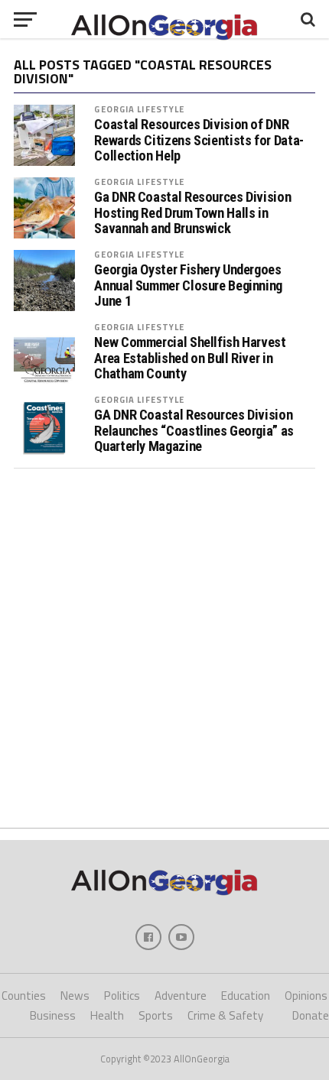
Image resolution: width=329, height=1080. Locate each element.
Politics (122, 995)
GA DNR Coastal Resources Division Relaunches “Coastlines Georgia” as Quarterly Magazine (194, 430)
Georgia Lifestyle (139, 108)
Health (107, 1015)
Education (245, 995)
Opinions (306, 995)
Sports (155, 1015)
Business (53, 1015)
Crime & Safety (225, 1015)
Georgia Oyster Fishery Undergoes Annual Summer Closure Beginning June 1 (188, 285)
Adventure (181, 995)
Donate (310, 1015)
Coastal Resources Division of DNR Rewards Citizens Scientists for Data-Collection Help (198, 140)
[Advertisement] (164, 648)
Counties (24, 995)
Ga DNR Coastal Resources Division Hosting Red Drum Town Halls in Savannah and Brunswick (192, 212)
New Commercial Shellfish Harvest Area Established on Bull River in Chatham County (189, 358)
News (75, 995)
